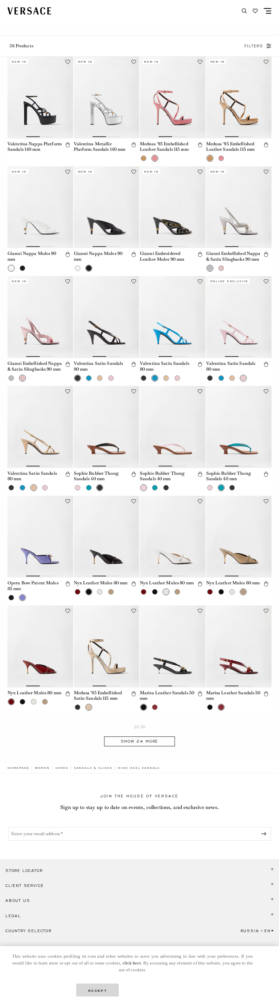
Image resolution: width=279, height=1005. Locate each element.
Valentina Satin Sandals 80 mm (98, 366)
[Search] (244, 11)
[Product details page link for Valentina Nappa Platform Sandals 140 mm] (40, 97)
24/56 (139, 727)
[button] (67, 144)
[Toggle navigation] (267, 11)
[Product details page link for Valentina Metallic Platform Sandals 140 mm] (107, 97)
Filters (253, 46)
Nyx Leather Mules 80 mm (101, 583)
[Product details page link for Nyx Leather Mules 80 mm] (107, 537)
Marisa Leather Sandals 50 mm (167, 695)
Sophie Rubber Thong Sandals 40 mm (96, 476)
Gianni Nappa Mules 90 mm (31, 256)
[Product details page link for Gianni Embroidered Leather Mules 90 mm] (173, 207)
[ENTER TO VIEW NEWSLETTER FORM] (265, 834)
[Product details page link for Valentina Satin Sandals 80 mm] (107, 317)
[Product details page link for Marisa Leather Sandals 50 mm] (173, 646)
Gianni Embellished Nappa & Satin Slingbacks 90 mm (233, 256)
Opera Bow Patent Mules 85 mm (33, 585)
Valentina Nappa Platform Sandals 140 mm (34, 146)
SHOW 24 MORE (140, 741)
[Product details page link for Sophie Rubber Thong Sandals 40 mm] (107, 427)
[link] (18, 767)
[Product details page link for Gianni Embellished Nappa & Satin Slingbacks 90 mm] (239, 207)
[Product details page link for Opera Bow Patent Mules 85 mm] (40, 537)
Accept (97, 990)
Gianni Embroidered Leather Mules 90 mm (162, 256)
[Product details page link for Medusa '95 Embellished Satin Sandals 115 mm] (107, 646)
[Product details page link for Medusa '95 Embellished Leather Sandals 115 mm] (173, 97)
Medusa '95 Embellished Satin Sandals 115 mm (98, 695)
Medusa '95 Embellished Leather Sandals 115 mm (164, 146)
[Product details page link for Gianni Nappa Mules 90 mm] (40, 207)
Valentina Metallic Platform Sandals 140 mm (100, 146)
